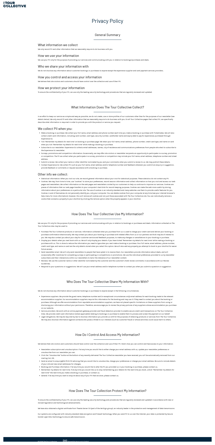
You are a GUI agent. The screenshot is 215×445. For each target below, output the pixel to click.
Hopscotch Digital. (82, 441)
